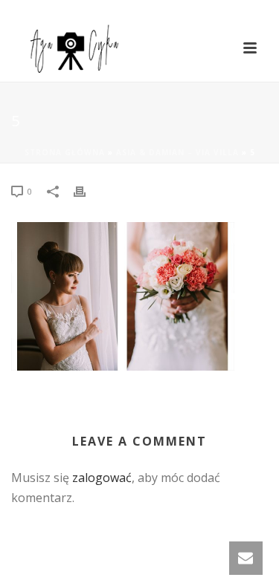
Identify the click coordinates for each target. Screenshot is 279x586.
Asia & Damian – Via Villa (177, 152)
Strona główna (65, 152)
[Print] (87, 190)
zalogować (102, 477)
